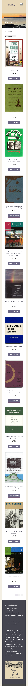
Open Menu (21, 4)
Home (6, 31)
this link (15, 624)
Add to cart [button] (14, 78)
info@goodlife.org (18, 615)
